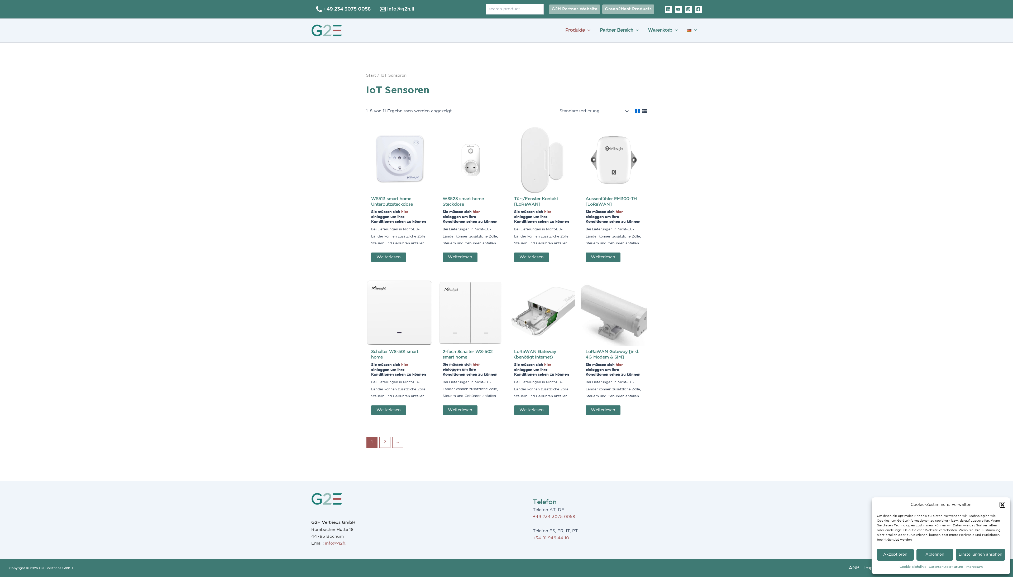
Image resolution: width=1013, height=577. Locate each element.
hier (404, 212)
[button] (1002, 504)
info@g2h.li (336, 543)
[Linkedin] (668, 9)
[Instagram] (688, 9)
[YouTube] (678, 9)
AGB (854, 568)
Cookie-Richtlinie (913, 566)
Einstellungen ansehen (980, 554)
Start (371, 75)
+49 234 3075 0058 (554, 517)
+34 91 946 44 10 (551, 538)
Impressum (974, 566)
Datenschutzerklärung (946, 566)
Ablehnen (934, 554)
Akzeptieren (895, 554)
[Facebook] (698, 9)
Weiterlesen (388, 257)
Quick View (399, 188)
